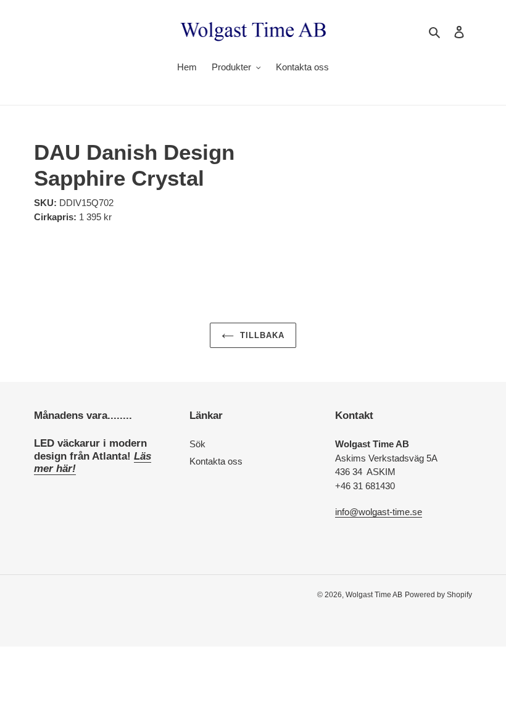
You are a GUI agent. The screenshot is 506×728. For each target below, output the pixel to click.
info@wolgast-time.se (378, 512)
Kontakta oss (216, 461)
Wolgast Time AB (374, 594)
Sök (197, 444)
